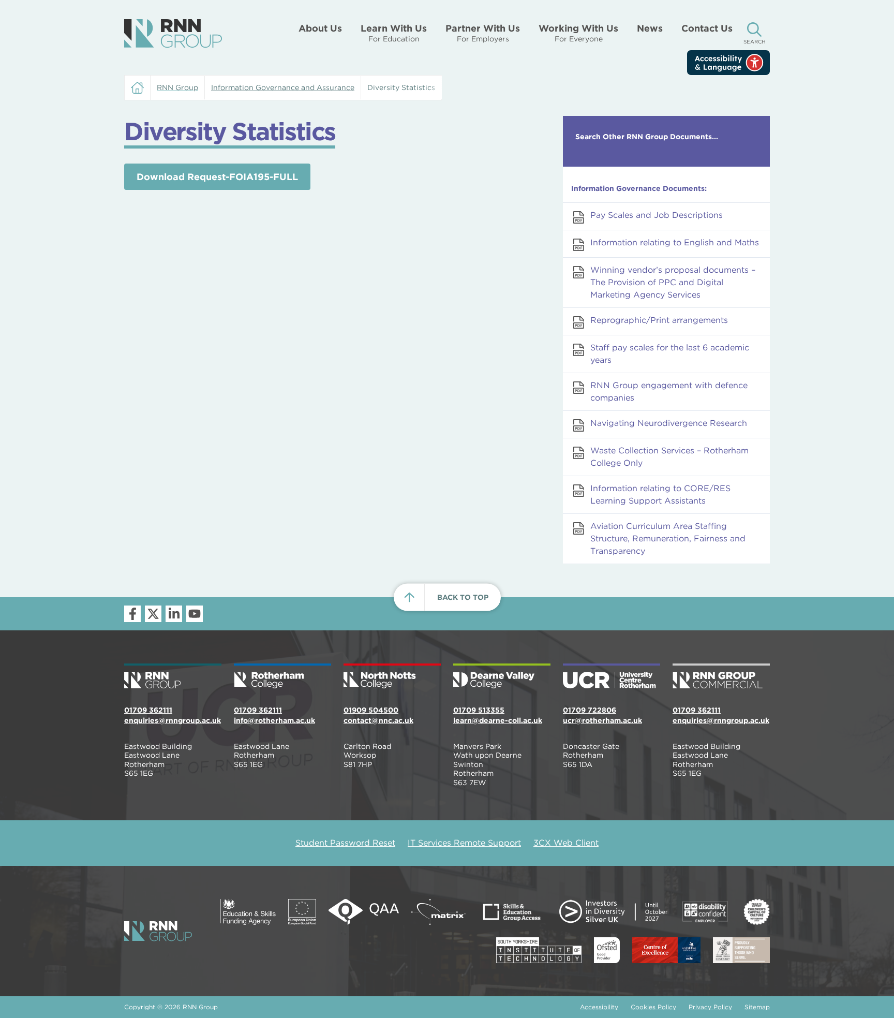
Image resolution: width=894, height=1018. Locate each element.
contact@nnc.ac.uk (378, 720)
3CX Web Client (566, 843)
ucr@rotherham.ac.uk (602, 720)
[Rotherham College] (282, 677)
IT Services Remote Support (464, 843)
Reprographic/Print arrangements (659, 320)
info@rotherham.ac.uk (274, 720)
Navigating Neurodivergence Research (668, 423)
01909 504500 (371, 710)
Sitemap (757, 1007)
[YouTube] (194, 614)
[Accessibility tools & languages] (728, 62)
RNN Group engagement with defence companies (669, 391)
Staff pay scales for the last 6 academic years (669, 354)
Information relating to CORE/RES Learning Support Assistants (660, 494)
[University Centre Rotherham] (611, 677)
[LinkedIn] (174, 614)
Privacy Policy (710, 1007)
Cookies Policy (653, 1007)
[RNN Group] (173, 33)
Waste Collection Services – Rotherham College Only (669, 457)
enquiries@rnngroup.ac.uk (172, 720)
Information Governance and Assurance (282, 87)
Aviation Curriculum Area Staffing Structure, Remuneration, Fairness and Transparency (668, 538)
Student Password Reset (345, 843)
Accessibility (599, 1007)
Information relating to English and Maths (674, 242)
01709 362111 (148, 710)
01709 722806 (589, 710)
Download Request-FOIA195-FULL (217, 176)
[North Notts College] (392, 677)
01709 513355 (478, 710)
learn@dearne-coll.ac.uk (497, 720)
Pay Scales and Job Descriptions (656, 215)
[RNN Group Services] (721, 677)
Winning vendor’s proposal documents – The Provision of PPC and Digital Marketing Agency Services (672, 282)
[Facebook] (132, 614)
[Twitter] (153, 614)
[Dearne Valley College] (501, 677)
